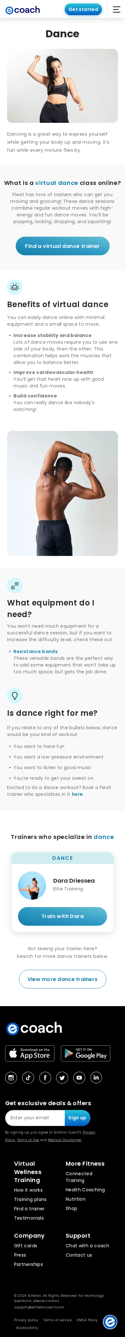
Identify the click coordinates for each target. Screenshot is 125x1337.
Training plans (30, 1199)
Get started (83, 9)
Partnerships (28, 1264)
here (77, 794)
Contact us (79, 1255)
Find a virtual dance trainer (62, 246)
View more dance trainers (62, 979)
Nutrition (76, 1199)
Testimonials (29, 1218)
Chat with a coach (87, 1245)
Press (20, 1255)
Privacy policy (26, 1320)
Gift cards (26, 1245)
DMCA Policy (87, 1320)
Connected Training (79, 1177)
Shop (71, 1208)
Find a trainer (29, 1208)
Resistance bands (35, 651)
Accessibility (27, 1327)
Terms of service (57, 1320)
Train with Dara (62, 916)
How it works (28, 1190)
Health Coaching (85, 1190)
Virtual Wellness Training (28, 1172)
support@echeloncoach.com (39, 1307)
